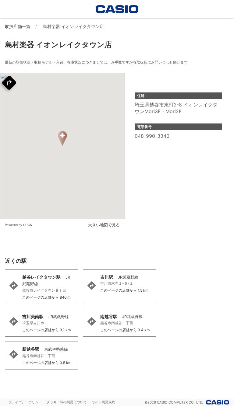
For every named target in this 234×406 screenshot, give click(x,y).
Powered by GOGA (18, 225)
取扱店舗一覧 (17, 26)
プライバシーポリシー (25, 402)
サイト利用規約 (103, 402)
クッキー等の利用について (67, 402)
